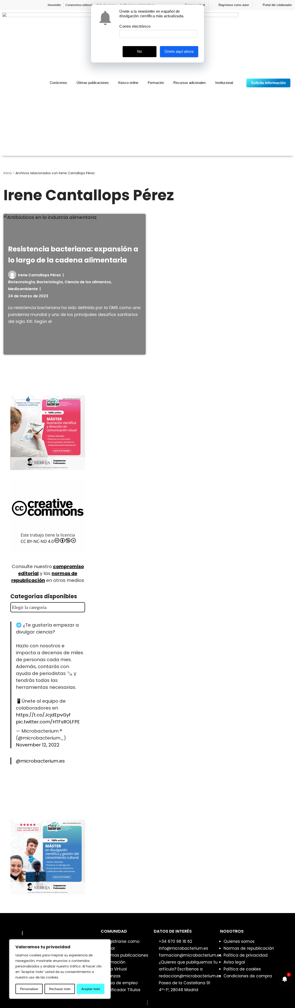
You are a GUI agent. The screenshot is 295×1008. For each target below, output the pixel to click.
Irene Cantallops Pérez (39, 275)
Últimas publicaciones (126, 955)
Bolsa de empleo (121, 983)
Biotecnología (21, 282)
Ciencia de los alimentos (88, 282)
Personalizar (29, 989)
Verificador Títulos (122, 990)
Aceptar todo (90, 989)
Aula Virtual (115, 969)
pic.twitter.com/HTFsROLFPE (48, 722)
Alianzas (112, 976)
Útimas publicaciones (93, 83)
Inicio (7, 173)
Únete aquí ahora (179, 51)
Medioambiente (23, 289)
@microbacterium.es (40, 761)
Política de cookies (242, 969)
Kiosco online (128, 83)
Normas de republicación (249, 948)
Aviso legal (234, 962)
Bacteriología (50, 282)
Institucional (224, 83)
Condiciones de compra (248, 976)
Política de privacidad (246, 955)
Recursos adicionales (189, 83)
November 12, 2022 (37, 745)
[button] (240, 83)
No (139, 51)
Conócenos (58, 83)
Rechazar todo (60, 989)
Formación (156, 83)
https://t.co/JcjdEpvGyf (43, 715)
